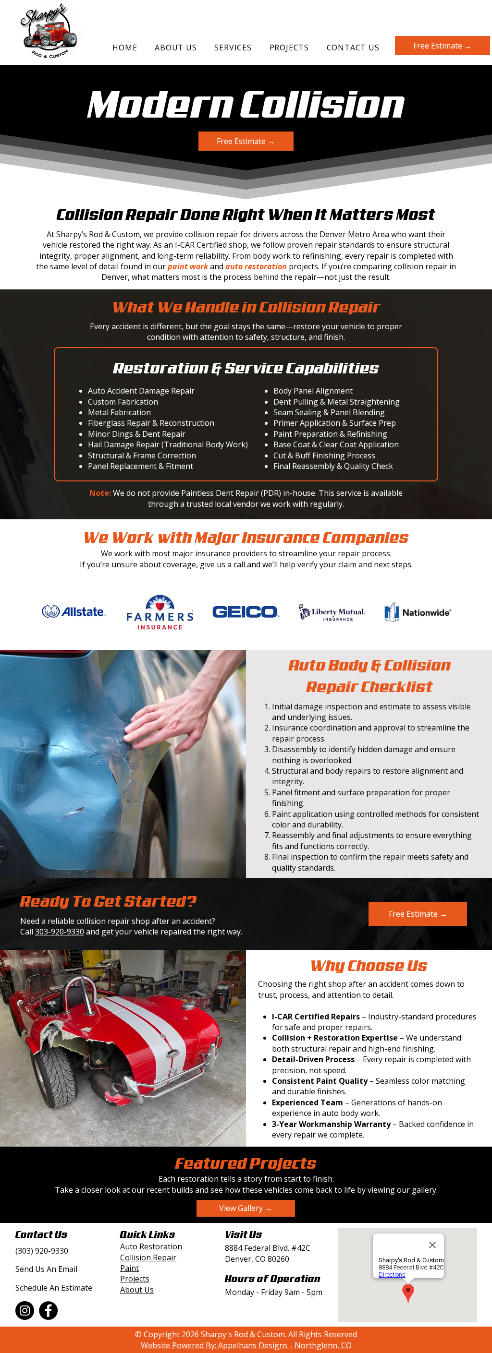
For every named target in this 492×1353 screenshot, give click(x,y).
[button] (233, 47)
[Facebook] (48, 1310)
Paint (129, 1268)
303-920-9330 (59, 931)
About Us (137, 1289)
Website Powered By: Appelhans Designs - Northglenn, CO (246, 1345)
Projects (134, 1278)
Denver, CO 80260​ (257, 1259)
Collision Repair (148, 1257)
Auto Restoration (151, 1246)
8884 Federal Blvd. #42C (267, 1248)
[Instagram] (24, 1310)
